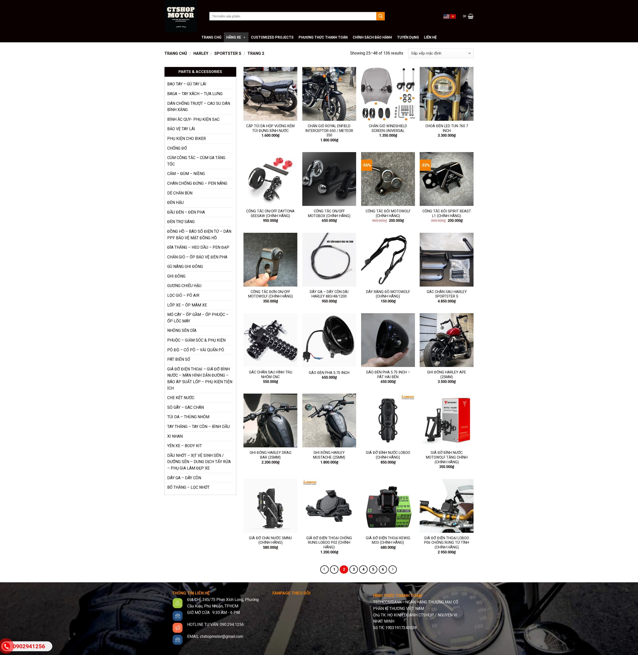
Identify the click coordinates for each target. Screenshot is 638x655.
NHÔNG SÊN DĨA (181, 330)
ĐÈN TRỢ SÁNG (181, 221)
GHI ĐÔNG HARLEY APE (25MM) (446, 374)
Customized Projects (272, 37)
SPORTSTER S (227, 53)
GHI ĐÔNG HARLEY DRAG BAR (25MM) (270, 455)
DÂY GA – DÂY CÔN (184, 478)
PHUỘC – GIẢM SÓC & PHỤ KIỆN (196, 340)
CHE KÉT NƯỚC (180, 397)
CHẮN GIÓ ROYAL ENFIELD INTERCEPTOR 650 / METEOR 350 (329, 130)
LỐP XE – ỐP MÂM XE (187, 305)
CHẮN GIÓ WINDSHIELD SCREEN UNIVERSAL (388, 128)
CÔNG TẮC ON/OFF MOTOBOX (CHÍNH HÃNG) (329, 213)
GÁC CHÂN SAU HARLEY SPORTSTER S (447, 294)
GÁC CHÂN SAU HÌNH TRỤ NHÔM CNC (270, 374)
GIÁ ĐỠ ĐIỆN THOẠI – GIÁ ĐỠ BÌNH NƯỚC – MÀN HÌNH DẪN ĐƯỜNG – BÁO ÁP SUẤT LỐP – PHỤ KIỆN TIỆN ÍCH (199, 379)
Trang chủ (211, 37)
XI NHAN (175, 436)
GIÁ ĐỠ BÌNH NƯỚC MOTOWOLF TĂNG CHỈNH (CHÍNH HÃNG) (447, 457)
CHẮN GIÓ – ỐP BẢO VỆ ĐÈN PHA (197, 257)
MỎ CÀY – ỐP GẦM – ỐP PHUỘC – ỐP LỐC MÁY (198, 317)
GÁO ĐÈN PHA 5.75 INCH (329, 373)
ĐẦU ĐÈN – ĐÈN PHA (186, 212)
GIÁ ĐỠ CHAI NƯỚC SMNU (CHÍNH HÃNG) (270, 540)
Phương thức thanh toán (323, 37)
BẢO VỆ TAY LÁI (181, 128)
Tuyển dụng (408, 37)
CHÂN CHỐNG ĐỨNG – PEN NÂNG (197, 183)
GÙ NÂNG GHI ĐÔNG (185, 266)
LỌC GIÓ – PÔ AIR (183, 295)
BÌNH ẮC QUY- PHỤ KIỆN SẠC (193, 119)
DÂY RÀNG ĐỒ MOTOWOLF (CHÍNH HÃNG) (388, 294)
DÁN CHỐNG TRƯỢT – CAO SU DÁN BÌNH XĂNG (198, 106)
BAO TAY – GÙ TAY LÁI (186, 84)
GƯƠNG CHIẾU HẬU (184, 285)
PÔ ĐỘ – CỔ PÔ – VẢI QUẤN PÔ (195, 350)
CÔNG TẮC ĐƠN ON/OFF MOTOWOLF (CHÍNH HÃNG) (270, 294)
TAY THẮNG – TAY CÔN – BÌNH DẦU (198, 426)
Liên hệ (430, 37)
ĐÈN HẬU (175, 202)
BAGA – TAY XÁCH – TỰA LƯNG (195, 93)
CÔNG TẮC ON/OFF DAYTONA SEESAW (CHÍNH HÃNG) (270, 213)
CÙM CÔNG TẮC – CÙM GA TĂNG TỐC (196, 161)
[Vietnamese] (453, 16)
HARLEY (200, 53)
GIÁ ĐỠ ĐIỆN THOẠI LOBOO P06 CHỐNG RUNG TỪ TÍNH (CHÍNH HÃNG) (446, 542)
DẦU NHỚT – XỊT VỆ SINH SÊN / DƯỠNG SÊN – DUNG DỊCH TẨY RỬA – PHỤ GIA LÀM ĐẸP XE (199, 462)
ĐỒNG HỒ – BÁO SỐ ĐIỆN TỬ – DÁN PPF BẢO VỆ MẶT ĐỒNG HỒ (199, 234)
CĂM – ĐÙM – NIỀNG (186, 173)
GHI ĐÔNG (176, 276)
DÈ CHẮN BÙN (179, 193)
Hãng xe (233, 37)
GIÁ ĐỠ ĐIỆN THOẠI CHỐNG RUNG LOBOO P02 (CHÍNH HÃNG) (329, 542)
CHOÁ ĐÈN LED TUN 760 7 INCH (446, 128)
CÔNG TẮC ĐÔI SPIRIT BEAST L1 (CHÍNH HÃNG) (446, 213)
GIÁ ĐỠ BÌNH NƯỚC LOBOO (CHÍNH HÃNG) (388, 455)
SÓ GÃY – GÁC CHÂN (185, 407)
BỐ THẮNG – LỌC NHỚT (188, 487)
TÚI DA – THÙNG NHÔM (188, 417)
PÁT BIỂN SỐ (178, 359)
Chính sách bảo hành (372, 37)
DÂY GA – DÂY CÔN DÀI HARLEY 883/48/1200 (329, 294)
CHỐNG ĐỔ (177, 148)
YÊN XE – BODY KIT (184, 445)
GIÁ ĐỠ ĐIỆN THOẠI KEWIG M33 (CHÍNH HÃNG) (388, 540)
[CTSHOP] (183, 16)
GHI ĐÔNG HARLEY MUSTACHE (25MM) (329, 455)
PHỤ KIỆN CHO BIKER (186, 138)
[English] (446, 16)
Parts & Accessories (200, 71)
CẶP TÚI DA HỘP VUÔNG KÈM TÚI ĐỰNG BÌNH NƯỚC (270, 128)
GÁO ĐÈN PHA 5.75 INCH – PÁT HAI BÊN (388, 374)
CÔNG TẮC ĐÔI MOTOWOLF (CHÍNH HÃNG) (388, 213)
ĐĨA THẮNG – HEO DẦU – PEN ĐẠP (198, 247)
